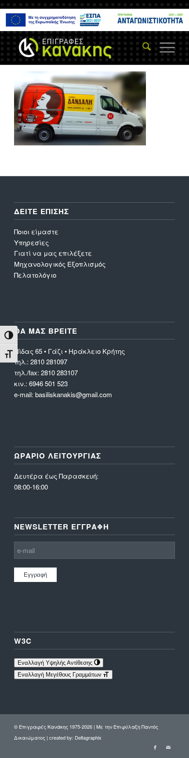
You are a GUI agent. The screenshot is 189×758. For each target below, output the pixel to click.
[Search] (142, 47)
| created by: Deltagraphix (74, 737)
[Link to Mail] (168, 747)
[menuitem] (142, 47)
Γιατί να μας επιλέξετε (53, 252)
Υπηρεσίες (31, 242)
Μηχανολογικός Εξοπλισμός (59, 263)
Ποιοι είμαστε (36, 231)
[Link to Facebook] (155, 747)
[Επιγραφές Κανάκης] (78, 47)
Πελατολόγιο (35, 274)
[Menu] (163, 47)
